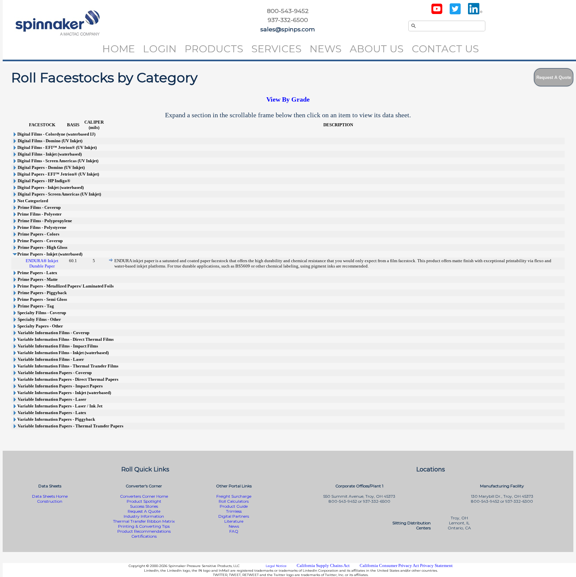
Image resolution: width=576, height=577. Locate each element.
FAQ (233, 531)
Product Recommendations (144, 531)
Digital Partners (233, 516)
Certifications (144, 536)
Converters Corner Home (144, 496)
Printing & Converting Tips (144, 526)
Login (160, 49)
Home (118, 49)
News (326, 49)
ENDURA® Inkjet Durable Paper (42, 263)
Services (276, 49)
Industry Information (144, 516)
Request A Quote (144, 511)
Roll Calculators (234, 501)
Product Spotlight (144, 501)
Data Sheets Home (50, 496)
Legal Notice (276, 566)
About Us (377, 49)
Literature (233, 521)
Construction (49, 501)
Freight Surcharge (233, 496)
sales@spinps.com (287, 29)
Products (214, 49)
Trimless (234, 511)
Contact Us (445, 49)
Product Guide (234, 506)
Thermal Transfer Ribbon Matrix (144, 521)
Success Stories (144, 506)
